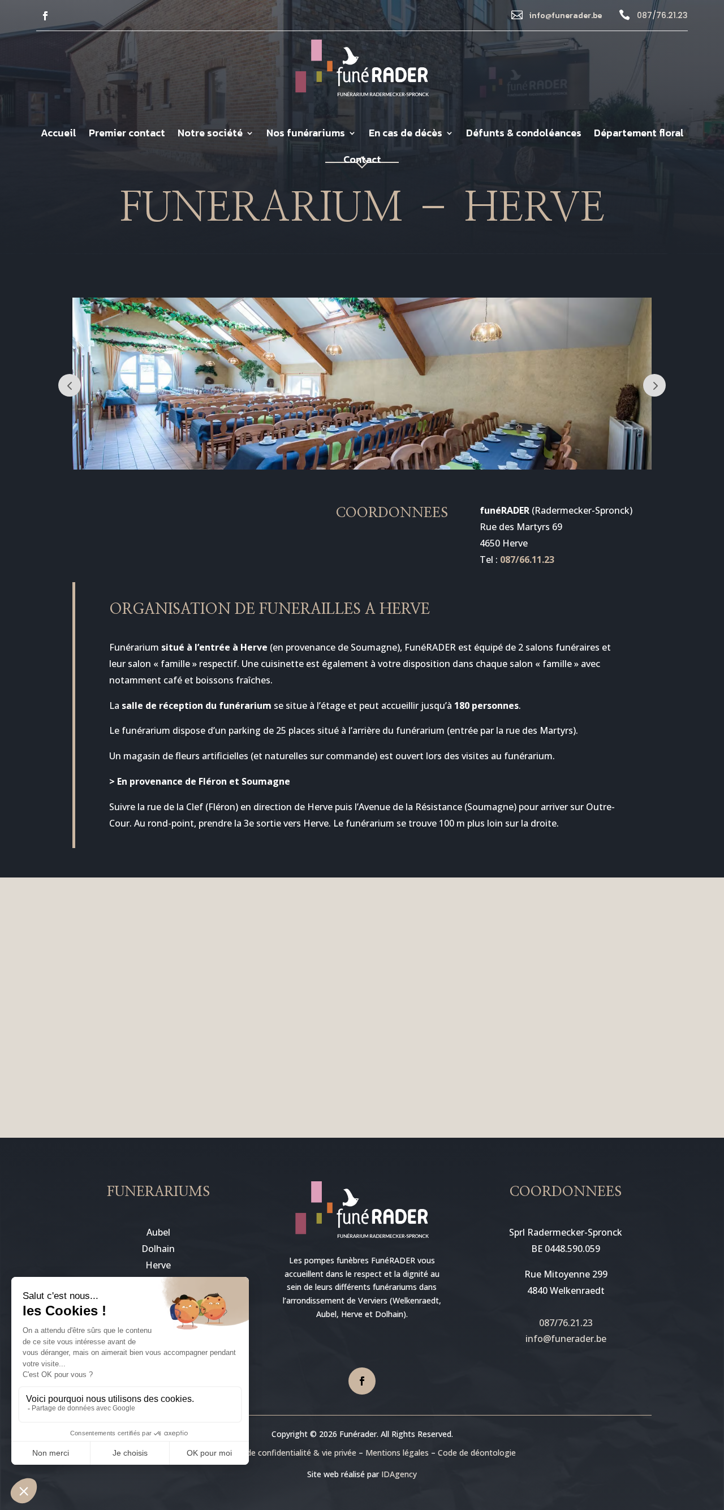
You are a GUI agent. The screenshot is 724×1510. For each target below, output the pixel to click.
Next (654, 385)
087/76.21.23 (662, 15)
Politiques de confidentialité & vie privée (282, 1452)
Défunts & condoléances (523, 134)
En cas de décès (405, 134)
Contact (362, 161)
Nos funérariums (305, 134)
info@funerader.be (565, 15)
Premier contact (127, 134)
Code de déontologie (477, 1452)
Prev (69, 385)
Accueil (58, 134)
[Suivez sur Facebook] (45, 16)
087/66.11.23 (527, 559)
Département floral (639, 134)
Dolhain (158, 1248)
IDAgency (399, 1474)
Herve (158, 1265)
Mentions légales (397, 1452)
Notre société (210, 134)
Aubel (158, 1232)
